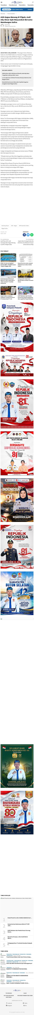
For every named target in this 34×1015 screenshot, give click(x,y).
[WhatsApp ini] (31, 234)
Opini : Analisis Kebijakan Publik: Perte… (17, 983)
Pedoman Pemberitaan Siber (25, 995)
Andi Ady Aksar (5, 225)
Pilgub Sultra (4, 228)
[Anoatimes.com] (17, 2)
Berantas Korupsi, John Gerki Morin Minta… (18, 937)
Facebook (9, 1003)
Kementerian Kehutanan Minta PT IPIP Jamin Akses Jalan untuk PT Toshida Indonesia (8, 281)
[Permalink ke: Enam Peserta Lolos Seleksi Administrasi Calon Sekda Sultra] (17, 906)
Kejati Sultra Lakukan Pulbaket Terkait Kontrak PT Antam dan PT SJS (8, 297)
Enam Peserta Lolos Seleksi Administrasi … (20, 918)
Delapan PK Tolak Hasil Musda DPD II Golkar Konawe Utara (25, 280)
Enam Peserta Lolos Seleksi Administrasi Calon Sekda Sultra (25, 264)
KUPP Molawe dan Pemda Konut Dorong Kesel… (19, 931)
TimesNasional (10, 960)
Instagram (9, 1005)
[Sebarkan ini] (24, 234)
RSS (26, 1005)
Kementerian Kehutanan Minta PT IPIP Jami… (18, 924)
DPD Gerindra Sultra (24, 225)
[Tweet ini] (28, 234)
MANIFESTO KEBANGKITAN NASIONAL (16, 969)
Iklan (25, 993)
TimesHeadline (15, 954)
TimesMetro (23, 954)
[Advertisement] (17, 206)
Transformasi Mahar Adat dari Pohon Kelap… (19, 957)
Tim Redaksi (9, 993)
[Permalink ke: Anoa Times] (2, 25)
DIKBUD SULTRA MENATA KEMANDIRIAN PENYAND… (17, 976)
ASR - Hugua (14, 225)
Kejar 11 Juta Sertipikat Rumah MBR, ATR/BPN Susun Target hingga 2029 (8, 264)
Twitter (25, 1003)
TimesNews (28, 954)
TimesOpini (9, 954)
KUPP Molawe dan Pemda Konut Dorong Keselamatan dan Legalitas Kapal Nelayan (25, 297)
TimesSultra (9, 955)
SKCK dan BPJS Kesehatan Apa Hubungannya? (19, 963)
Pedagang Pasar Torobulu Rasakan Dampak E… (20, 943)
